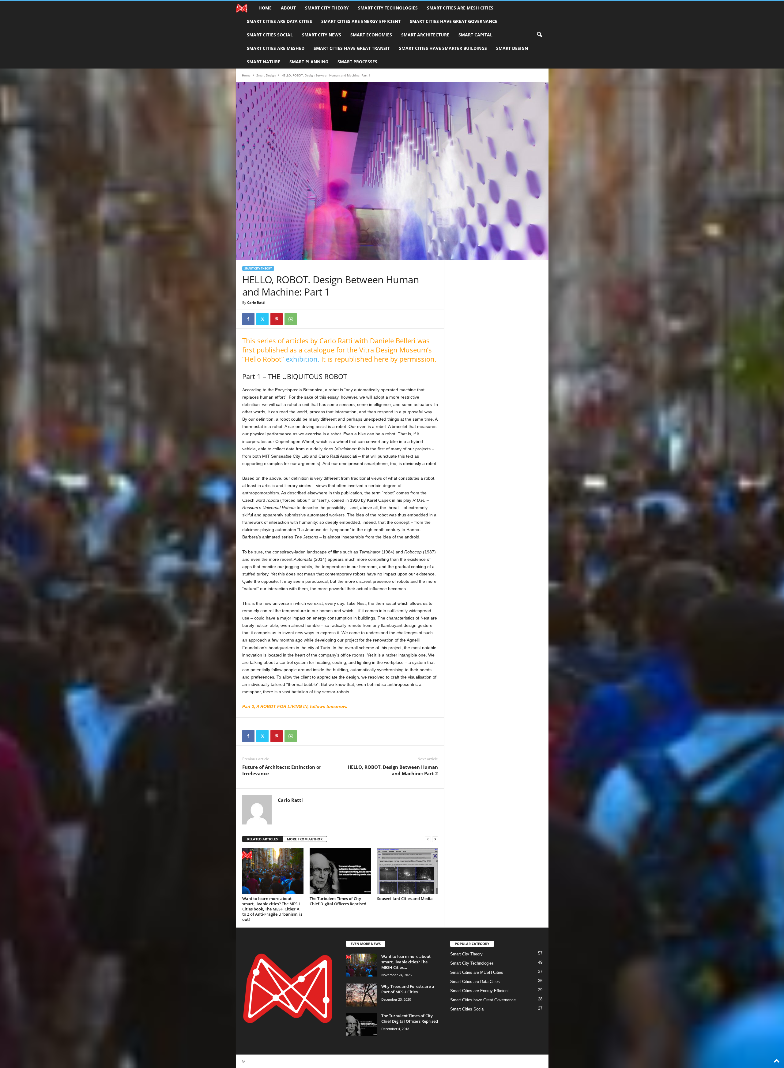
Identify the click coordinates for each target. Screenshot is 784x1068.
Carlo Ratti (256, 302)
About (288, 8)
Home (265, 8)
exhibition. (302, 358)
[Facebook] (248, 319)
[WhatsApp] (291, 319)
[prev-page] (428, 839)
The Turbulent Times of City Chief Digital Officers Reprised (338, 901)
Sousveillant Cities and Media (405, 898)
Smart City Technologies (388, 8)
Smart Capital (475, 35)
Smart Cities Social (270, 35)
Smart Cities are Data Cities (279, 21)
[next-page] (435, 839)
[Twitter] (262, 319)
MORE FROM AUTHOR (304, 839)
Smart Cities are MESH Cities (460, 8)
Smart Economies (371, 35)
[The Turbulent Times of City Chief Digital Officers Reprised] (340, 871)
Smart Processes (357, 62)
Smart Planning (308, 62)
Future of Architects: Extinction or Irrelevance (281, 770)
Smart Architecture (425, 35)
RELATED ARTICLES (262, 839)
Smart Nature (263, 62)
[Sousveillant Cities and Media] (407, 871)
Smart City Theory (327, 8)
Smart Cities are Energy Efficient (361, 21)
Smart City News (321, 35)
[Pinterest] (276, 319)
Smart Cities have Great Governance (453, 21)
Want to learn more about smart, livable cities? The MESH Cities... (406, 962)
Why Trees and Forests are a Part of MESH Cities (407, 989)
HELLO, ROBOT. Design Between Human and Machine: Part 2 (393, 770)
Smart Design (512, 48)
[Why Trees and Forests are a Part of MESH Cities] (361, 995)
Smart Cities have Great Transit (352, 48)
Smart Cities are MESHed (275, 48)
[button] (539, 35)
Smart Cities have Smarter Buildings (443, 48)
